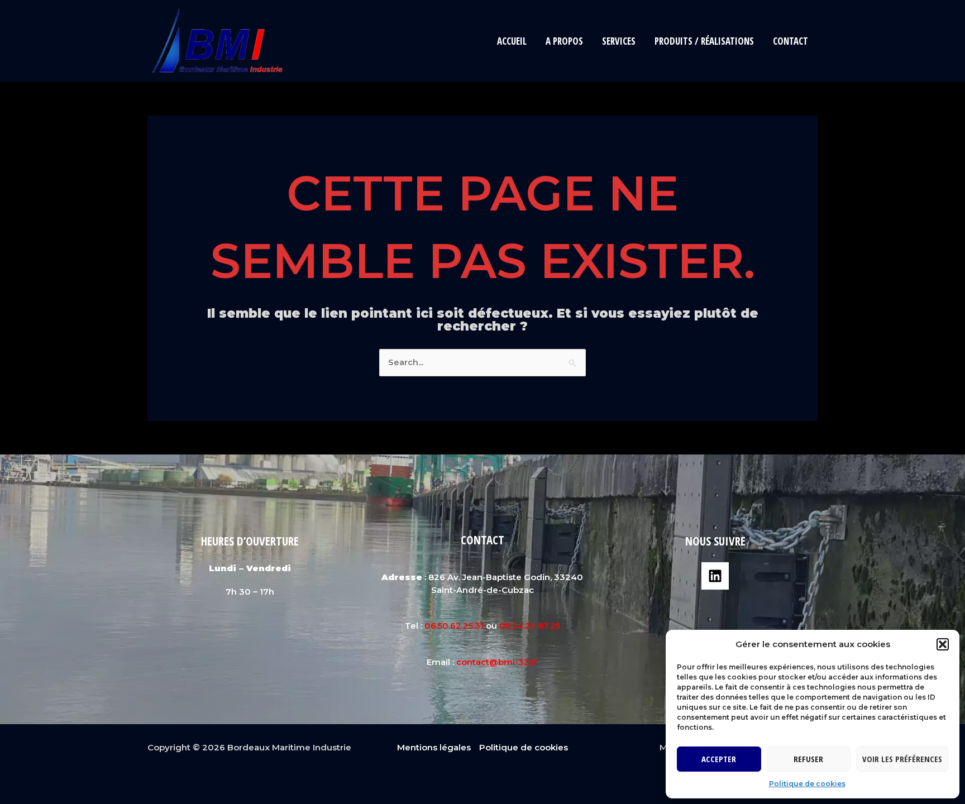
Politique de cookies (807, 783)
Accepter (718, 758)
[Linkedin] (715, 576)
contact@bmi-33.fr (497, 662)
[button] (942, 644)
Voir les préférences (902, 758)
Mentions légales (434, 747)
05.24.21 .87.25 (529, 625)
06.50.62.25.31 (454, 625)
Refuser (808, 758)
